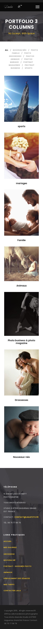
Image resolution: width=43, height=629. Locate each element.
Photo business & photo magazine (21, 342)
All (6, 50)
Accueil (8, 541)
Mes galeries (10, 547)
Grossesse (9, 554)
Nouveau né (9, 560)
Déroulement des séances (17, 578)
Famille (21, 240)
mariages (21, 183)
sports (21, 126)
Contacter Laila (12, 590)
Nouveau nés (19, 50)
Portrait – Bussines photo (18, 566)
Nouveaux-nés (21, 457)
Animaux (21, 285)
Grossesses (21, 400)
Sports (28, 68)
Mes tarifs (9, 584)
